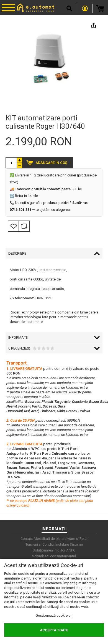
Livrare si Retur (76, 539)
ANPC (70, 550)
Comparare (24, 226)
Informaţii (18, 337)
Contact (26, 539)
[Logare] (85, 8)
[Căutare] (69, 8)
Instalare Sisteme (69, 544)
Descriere (17, 253)
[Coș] (100, 8)
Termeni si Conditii (40, 544)
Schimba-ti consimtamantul (54, 556)
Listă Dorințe (13, 226)
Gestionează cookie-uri (54, 615)
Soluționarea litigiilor (49, 550)
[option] (54, 65)
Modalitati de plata (49, 539)
